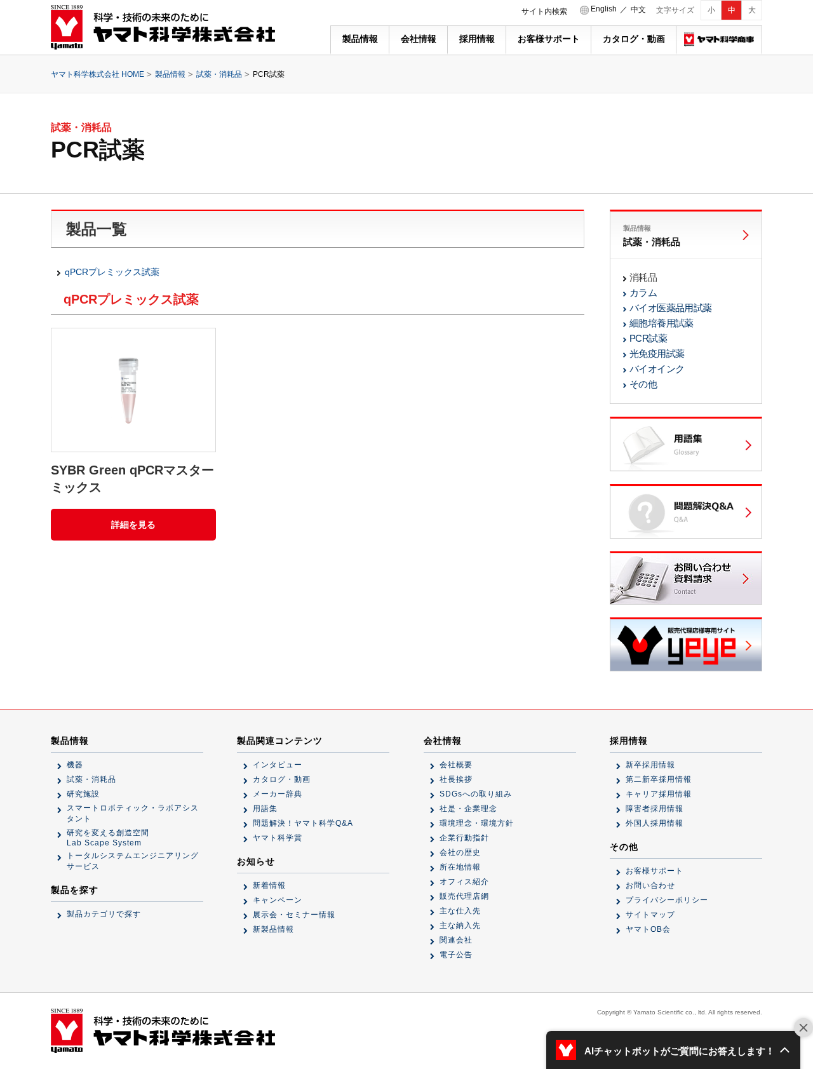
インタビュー (277, 764)
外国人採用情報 (654, 823)
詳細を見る (133, 525)
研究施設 (83, 794)
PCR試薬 (648, 338)
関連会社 (456, 940)
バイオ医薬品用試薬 (670, 307)
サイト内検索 (544, 11)
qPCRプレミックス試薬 (112, 272)
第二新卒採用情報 (659, 779)
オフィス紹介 (464, 881)
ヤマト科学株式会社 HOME (97, 74)
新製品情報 (273, 929)
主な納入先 (460, 925)
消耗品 (643, 277)
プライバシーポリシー (667, 900)
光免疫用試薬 (656, 353)
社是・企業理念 (468, 808)
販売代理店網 (464, 896)
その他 (643, 384)
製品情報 (360, 39)
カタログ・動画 (634, 39)
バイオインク (656, 368)
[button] (673, 1050)
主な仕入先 (460, 910)
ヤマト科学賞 (277, 837)
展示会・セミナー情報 (294, 914)
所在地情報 (460, 867)
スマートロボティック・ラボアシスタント (133, 813)
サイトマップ (650, 914)
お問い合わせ (650, 885)
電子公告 (456, 954)
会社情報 (418, 39)
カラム (643, 292)
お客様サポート (549, 39)
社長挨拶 (456, 779)
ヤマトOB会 (648, 929)
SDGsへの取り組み (476, 794)
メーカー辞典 (277, 794)
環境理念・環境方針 (477, 823)
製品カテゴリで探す (104, 914)
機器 (75, 764)
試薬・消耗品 (219, 74)
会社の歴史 (460, 852)
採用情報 (477, 39)
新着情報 (269, 885)
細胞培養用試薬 (661, 323)
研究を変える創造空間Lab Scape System (108, 837)
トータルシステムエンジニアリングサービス (133, 861)
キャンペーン (277, 900)
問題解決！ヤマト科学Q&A (303, 823)
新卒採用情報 (650, 764)
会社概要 (456, 764)
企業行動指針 (464, 837)
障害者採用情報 (654, 808)
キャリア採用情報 (659, 794)
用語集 (265, 808)
